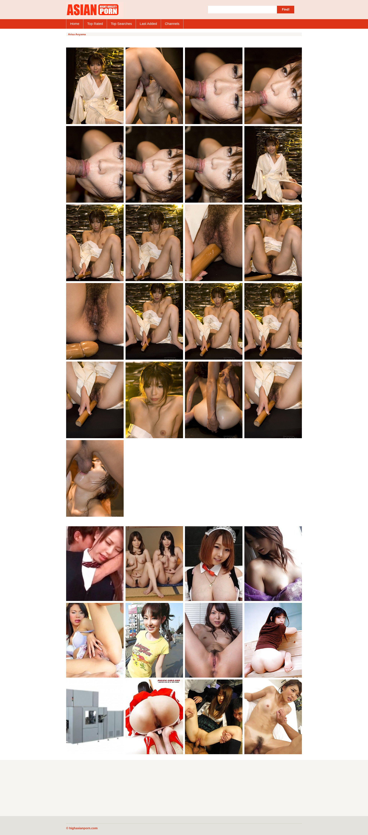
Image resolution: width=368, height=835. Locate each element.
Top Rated (95, 24)
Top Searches (121, 24)
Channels (172, 24)
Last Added (148, 24)
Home (74, 24)
